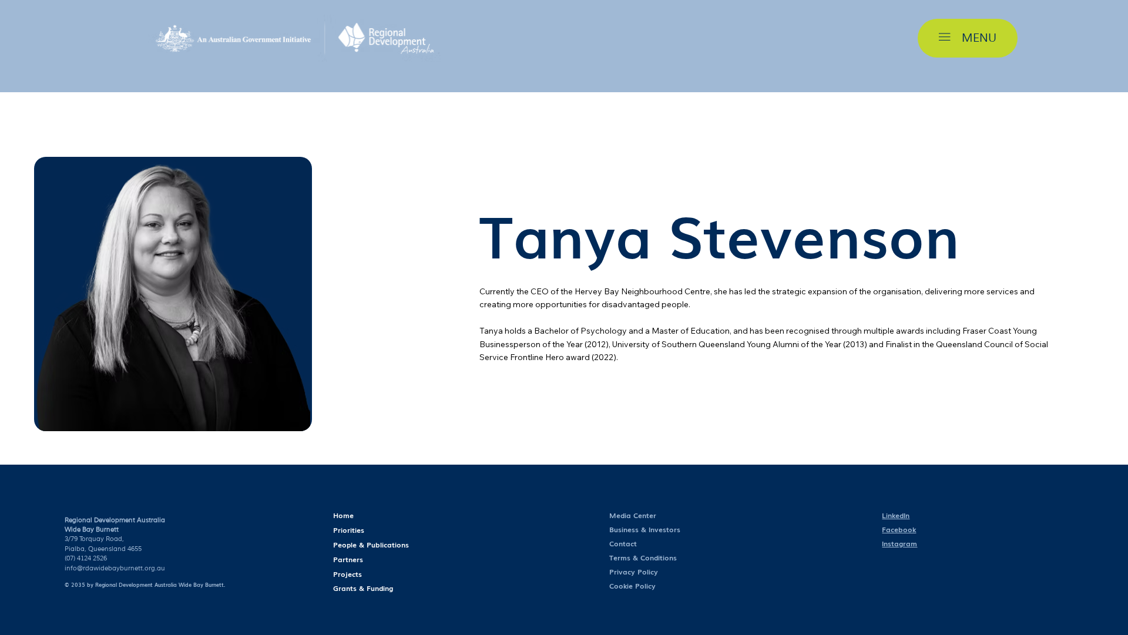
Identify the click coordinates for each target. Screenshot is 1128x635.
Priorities (348, 530)
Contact (623, 543)
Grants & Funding (363, 588)
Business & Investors (644, 529)
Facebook (899, 529)
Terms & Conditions (644, 557)
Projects (347, 574)
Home (343, 515)
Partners (348, 559)
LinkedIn (895, 515)
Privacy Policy (633, 571)
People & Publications (371, 544)
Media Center (632, 515)
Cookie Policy (632, 585)
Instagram (899, 543)
